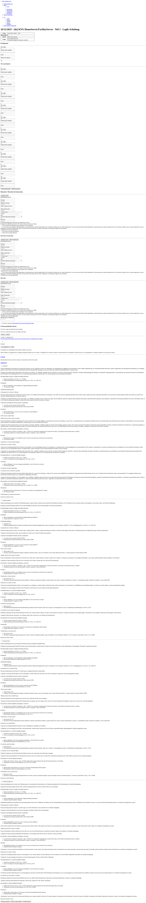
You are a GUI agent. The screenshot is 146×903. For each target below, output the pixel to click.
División (3, 200)
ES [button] (4, 17)
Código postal (4, 212)
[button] (3, 357)
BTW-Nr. (3, 219)
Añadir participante (16, 188)
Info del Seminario (8, 14)
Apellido (9, 50)
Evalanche (4, 366)
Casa (8, 6)
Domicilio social (4, 195)
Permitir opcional (27, 901)
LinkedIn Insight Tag (7, 781)
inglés (8, 18)
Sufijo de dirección (5, 209)
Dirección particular (14, 239)
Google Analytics (6, 500)
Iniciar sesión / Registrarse (10, 25)
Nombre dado (4, 50)
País (2, 215)
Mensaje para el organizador (7, 317)
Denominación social (6, 197)
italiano (8, 23)
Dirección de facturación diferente (10, 231)
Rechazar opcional (5, 901)
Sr (1, 47)
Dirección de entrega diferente (9, 232)
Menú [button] (5, 5)
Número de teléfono (5, 57)
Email (2, 54)
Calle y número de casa (6, 206)
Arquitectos (9, 12)
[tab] (73, 357)
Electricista (9, 9)
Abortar (2, 334)
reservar (8, 334)
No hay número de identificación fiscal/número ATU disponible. (17, 225)
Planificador (9, 10)
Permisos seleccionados (16, 901)
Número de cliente (5, 203)
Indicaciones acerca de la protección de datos (23, 323)
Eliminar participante (5, 188)
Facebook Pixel (6, 641)
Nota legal (9, 13)
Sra (4, 47)
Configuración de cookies (36, 338)
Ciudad (2, 213)
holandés (9, 24)
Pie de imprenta (4, 338)
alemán (8, 20)
